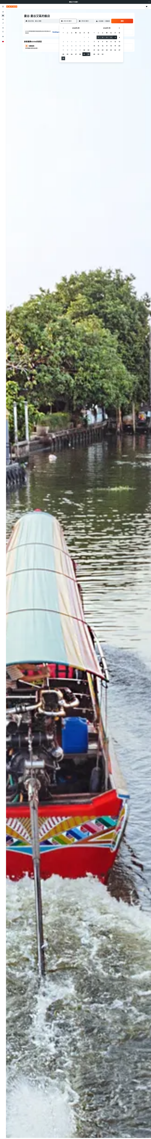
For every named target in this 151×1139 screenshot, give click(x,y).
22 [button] (84, 50)
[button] (149, 2)
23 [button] (88, 50)
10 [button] (63, 46)
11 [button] (67, 46)
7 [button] (94, 41)
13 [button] (76, 46)
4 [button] (67, 41)
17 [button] (63, 50)
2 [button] (88, 37)
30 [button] (88, 54)
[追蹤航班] (3, 31)
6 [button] (119, 37)
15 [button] (84, 46)
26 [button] (71, 54)
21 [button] (80, 50)
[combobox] (43, 21)
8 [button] (84, 41)
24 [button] (63, 54)
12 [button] (71, 46)
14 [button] (80, 46)
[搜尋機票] (3, 12)
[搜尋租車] (3, 19)
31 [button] (63, 58)
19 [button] (71, 50)
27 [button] (76, 54)
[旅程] (3, 36)
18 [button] (67, 50)
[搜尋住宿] (3, 15)
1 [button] (84, 37)
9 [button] (88, 41)
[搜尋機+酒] (3, 23)
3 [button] (63, 41)
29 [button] (84, 54)
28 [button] (80, 54)
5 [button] (71, 41)
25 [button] (67, 54)
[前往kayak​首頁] (11, 7)
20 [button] (76, 50)
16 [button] (88, 46)
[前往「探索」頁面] (3, 28)
